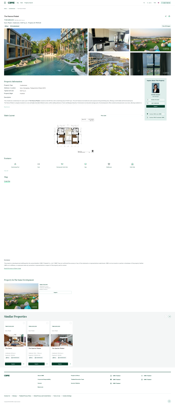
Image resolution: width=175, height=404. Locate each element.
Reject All (83, 218)
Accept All (75, 218)
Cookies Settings (98, 218)
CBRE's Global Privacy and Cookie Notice (83, 213)
